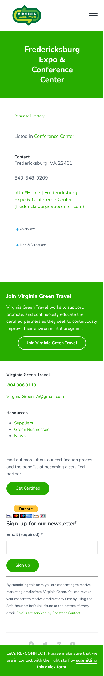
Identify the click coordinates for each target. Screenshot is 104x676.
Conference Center (54, 136)
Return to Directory (29, 116)
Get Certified (27, 488)
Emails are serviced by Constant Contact (48, 613)
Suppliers (23, 423)
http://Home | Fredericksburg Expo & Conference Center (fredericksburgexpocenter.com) (49, 199)
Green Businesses (31, 429)
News (20, 436)
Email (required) (24, 535)
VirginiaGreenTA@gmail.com (35, 396)
